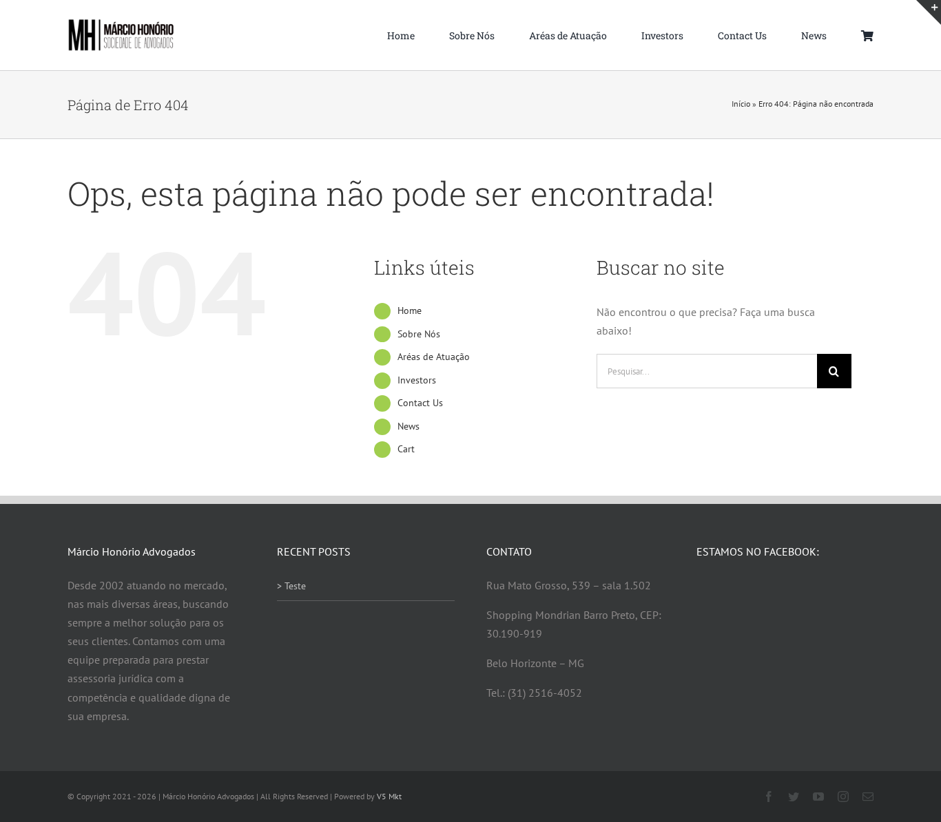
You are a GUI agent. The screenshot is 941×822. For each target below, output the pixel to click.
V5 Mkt (389, 796)
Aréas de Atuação (433, 356)
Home (409, 310)
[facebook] (768, 796)
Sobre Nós (418, 334)
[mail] (867, 796)
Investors (416, 380)
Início (741, 103)
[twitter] (793, 796)
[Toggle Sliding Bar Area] (928, 12)
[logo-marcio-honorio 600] (121, 24)
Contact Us (420, 403)
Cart (406, 449)
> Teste (291, 586)
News (408, 426)
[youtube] (818, 796)
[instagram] (843, 796)
